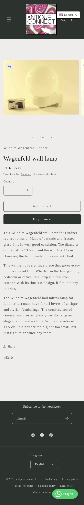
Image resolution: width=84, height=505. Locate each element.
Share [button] (11, 346)
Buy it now (42, 219)
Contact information (44, 492)
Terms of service (24, 485)
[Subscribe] (67, 418)
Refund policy (49, 479)
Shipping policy (47, 485)
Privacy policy (70, 479)
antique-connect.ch (26, 479)
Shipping (26, 174)
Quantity (8, 181)
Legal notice (67, 485)
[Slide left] (32, 137)
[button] (9, 19)
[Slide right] (51, 137)
